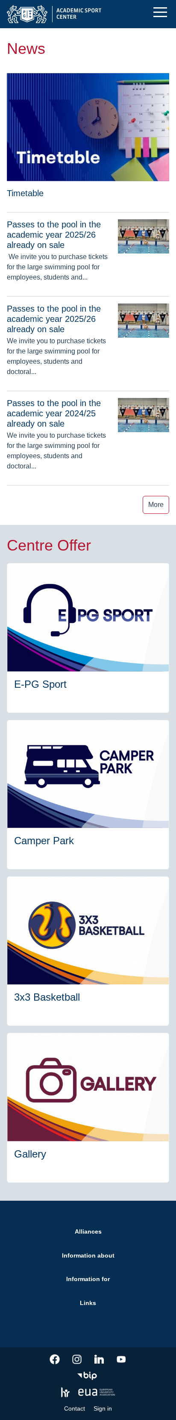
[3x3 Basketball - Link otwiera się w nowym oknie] (88, 951)
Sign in (103, 1408)
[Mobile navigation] (160, 12)
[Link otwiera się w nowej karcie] (55, 1359)
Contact (74, 1408)
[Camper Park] (88, 794)
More (156, 504)
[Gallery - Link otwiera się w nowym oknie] (88, 1107)
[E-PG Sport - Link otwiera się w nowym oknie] (88, 637)
